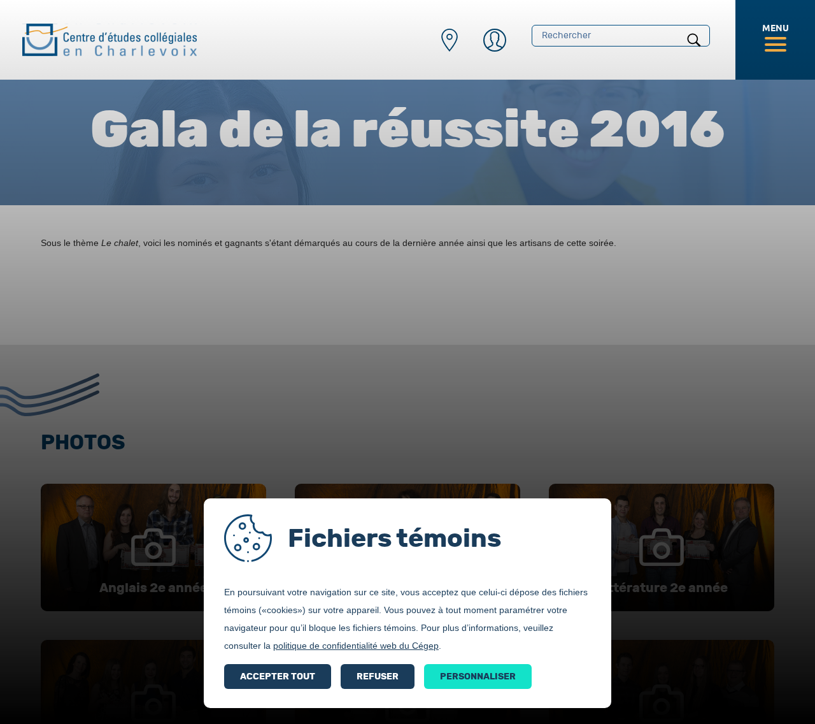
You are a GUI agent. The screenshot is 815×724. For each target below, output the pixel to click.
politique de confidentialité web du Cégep (356, 646)
